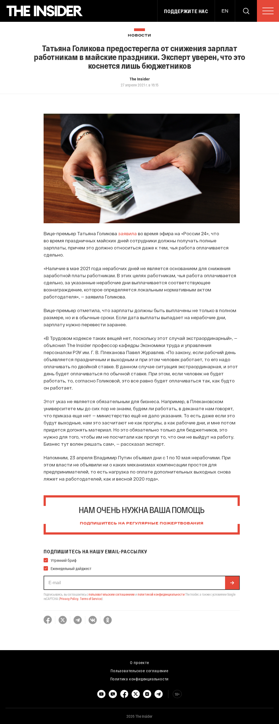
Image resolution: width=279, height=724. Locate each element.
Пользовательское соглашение (139, 670)
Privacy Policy (69, 599)
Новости (139, 35)
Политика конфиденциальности (139, 678)
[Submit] (232, 582)
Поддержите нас (186, 11)
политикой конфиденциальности (161, 594)
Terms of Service (91, 599)
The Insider (139, 78)
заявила (127, 233)
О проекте (139, 662)
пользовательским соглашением (112, 594)
